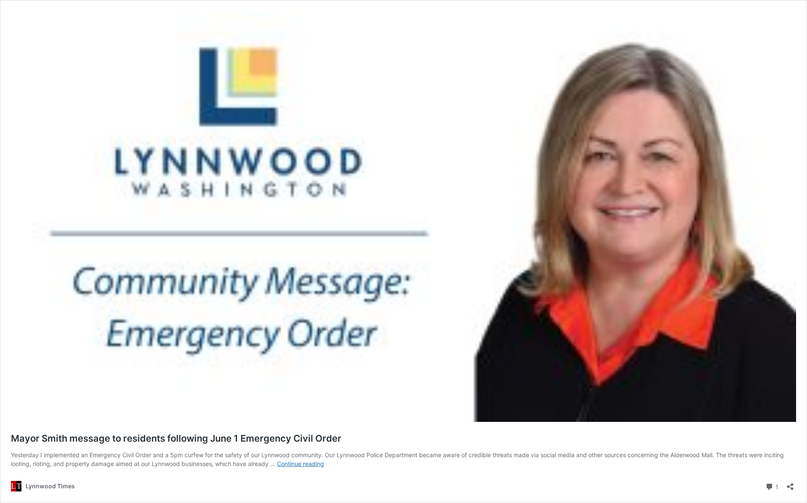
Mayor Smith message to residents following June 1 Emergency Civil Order (176, 438)
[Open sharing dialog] (790, 483)
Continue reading (300, 463)
